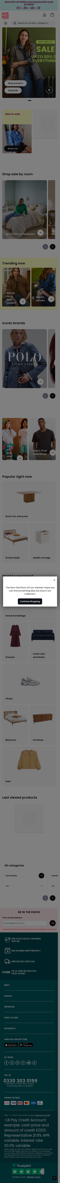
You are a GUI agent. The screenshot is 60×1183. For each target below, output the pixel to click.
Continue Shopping (30, 601)
